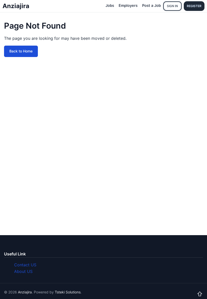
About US (23, 271)
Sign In (172, 6)
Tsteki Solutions (68, 292)
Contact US (25, 264)
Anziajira (16, 6)
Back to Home (21, 51)
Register (194, 6)
